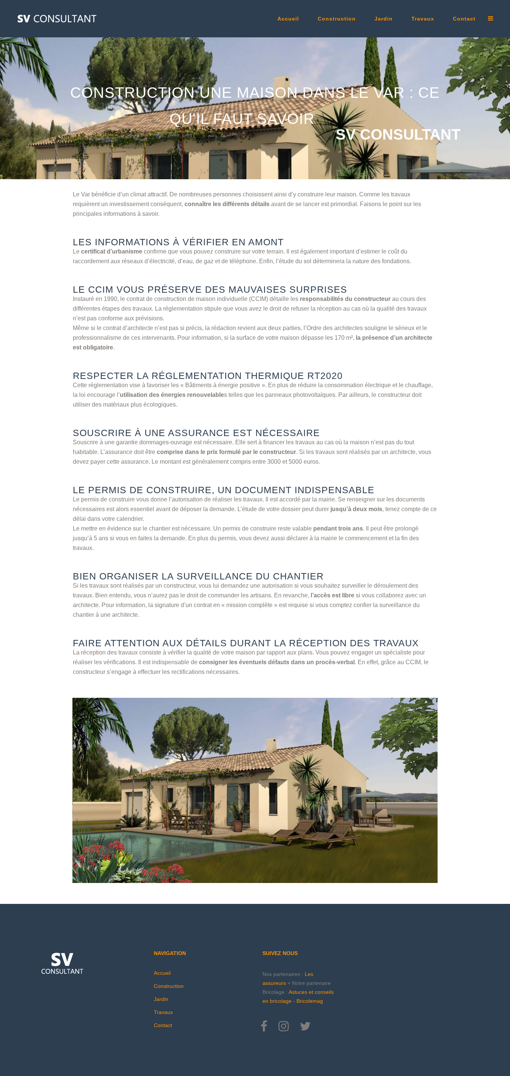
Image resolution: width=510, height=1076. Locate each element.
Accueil (162, 973)
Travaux (163, 1012)
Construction (169, 986)
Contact (163, 1025)
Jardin (161, 999)
